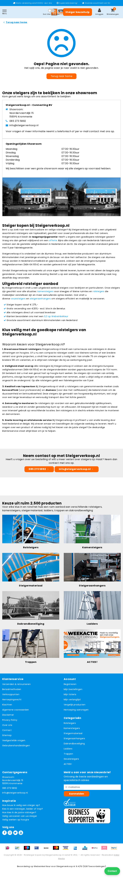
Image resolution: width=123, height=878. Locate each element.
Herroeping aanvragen (76, 709)
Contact (7, 730)
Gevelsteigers (71, 758)
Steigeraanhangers (74, 738)
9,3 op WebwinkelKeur (56, 316)
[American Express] (76, 849)
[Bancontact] (18, 849)
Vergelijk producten (74, 704)
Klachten (7, 704)
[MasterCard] (57, 849)
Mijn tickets (70, 694)
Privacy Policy (9, 719)
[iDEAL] (8, 849)
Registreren (70, 684)
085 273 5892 (17, 121)
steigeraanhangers (40, 298)
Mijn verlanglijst (72, 699)
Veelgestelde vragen (13, 740)
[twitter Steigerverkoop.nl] (15, 833)
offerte (53, 240)
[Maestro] (28, 849)
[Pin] (37, 849)
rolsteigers (98, 291)
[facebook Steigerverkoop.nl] (4, 833)
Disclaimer (8, 714)
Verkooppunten (10, 694)
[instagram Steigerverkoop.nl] (10, 833)
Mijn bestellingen (73, 689)
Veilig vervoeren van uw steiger (19, 816)
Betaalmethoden (11, 689)
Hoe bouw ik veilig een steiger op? (21, 805)
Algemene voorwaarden (15, 709)
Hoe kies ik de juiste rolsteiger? (19, 812)
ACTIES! (68, 764)
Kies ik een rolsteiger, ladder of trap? (22, 808)
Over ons (7, 725)
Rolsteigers (70, 723)
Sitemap (7, 735)
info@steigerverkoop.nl (24, 125)
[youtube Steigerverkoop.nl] (21, 833)
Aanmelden (76, 793)
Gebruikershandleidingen (16, 745)
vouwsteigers (18, 298)
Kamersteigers (72, 728)
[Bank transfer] (47, 849)
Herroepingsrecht (12, 699)
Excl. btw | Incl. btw (51, 14)
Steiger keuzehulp (77, 12)
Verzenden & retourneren (16, 684)
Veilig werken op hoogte (15, 819)
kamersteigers (45, 291)
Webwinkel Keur (42, 866)
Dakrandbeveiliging (74, 743)
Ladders (68, 748)
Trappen (68, 753)
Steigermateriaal (73, 733)
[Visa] (66, 849)
